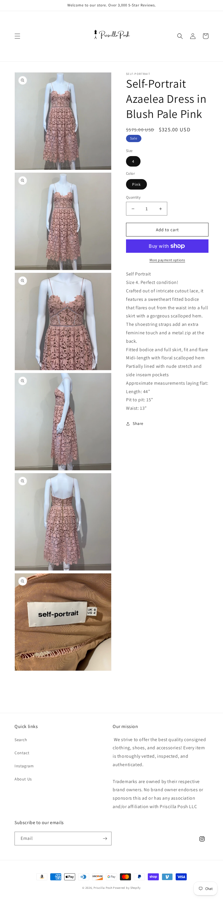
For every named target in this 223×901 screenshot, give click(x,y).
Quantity (133, 197)
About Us (23, 779)
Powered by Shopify (127, 888)
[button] (17, 36)
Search (21, 739)
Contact (22, 752)
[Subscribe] (104, 838)
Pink (136, 184)
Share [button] (138, 423)
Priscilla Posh (102, 888)
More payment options (167, 260)
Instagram (24, 765)
